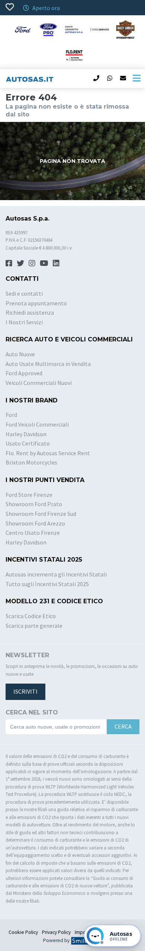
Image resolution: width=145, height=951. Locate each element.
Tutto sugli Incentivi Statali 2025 (47, 584)
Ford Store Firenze (29, 494)
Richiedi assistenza (30, 312)
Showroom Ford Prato (34, 504)
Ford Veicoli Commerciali (37, 424)
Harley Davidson (26, 434)
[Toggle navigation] (136, 78)
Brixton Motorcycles (31, 462)
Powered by (57, 940)
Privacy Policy (56, 932)
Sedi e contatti (24, 293)
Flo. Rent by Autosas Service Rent (48, 453)
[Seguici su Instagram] (32, 263)
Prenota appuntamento (36, 303)
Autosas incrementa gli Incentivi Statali (56, 574)
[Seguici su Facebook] (9, 263)
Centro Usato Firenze (33, 532)
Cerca (123, 726)
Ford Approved (24, 373)
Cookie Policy (23, 932)
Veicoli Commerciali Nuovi (39, 382)
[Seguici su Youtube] (44, 263)
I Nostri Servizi (24, 322)
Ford (11, 414)
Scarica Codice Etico (31, 616)
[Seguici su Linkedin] (56, 263)
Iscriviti (25, 691)
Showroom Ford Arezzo (35, 523)
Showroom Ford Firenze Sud (41, 513)
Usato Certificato (28, 443)
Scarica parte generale (34, 625)
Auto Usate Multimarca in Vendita (48, 363)
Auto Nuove (20, 354)
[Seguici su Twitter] (20, 263)
